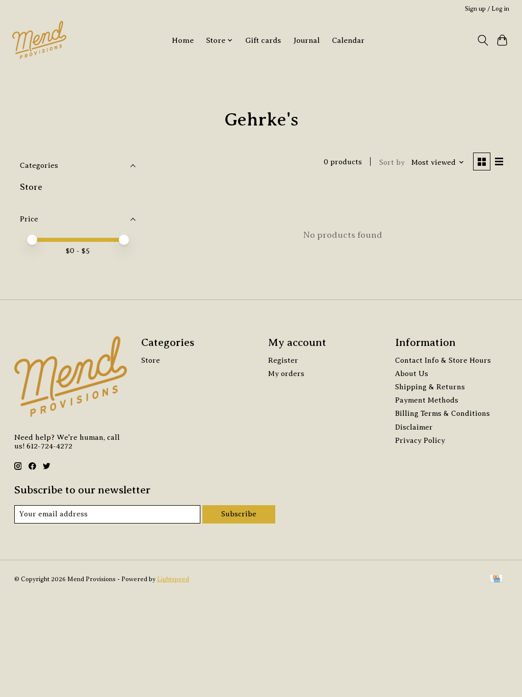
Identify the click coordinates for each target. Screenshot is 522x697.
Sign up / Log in (487, 8)
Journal (306, 40)
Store (31, 187)
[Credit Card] (496, 580)
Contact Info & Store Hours (443, 360)
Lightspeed (173, 579)
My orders (286, 373)
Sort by (392, 162)
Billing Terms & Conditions (442, 413)
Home (183, 40)
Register (283, 360)
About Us (411, 373)
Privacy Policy (420, 440)
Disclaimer (414, 427)
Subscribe (238, 514)
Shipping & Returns (430, 387)
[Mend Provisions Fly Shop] (39, 40)
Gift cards (263, 40)
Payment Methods (426, 400)
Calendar (348, 40)
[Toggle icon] (482, 40)
